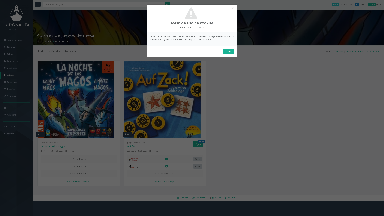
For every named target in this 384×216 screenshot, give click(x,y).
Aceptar (228, 51)
